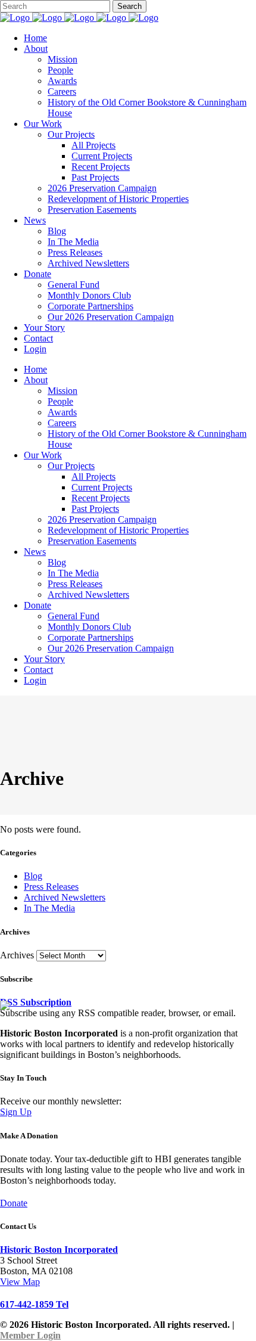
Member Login (30, 1335)
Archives (17, 955)
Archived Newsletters (64, 897)
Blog (33, 876)
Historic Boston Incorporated (59, 1249)
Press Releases (51, 886)
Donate (13, 1203)
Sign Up (16, 1112)
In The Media (49, 908)
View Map (20, 1282)
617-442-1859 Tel (34, 1304)
